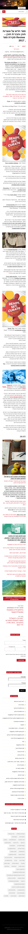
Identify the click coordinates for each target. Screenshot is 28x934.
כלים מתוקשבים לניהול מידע (16, 51)
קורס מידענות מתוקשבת (18, 785)
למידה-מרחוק (21, 854)
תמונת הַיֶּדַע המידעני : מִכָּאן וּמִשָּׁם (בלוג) (14, 823)
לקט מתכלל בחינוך (20, 748)
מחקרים (22, 863)
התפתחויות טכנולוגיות (19, 721)
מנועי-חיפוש (7, 863)
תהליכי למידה (21, 798)
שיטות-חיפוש (21, 895)
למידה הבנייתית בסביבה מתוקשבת (16, 544)
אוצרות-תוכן (9, 597)
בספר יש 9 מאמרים (20, 77)
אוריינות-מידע (11, 833)
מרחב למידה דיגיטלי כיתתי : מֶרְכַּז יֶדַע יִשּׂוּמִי (14, 813)
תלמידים (6, 895)
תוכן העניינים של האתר (18, 819)
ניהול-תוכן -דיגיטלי (20, 869)
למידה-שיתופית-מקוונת (19, 857)
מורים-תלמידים (8, 860)
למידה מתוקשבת (20, 745)
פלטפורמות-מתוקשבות (19, 884)
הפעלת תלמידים (20, 845)
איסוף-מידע (14, 836)
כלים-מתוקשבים (11, 848)
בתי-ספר (22, 842)
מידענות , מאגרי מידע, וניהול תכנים (16, 761)
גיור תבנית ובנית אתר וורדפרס (14, 929)
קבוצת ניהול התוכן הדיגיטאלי (17, 816)
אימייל (23, 683)
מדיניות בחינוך (20, 751)
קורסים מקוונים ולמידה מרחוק (17, 788)
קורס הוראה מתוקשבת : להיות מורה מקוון (14, 781)
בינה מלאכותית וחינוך (19, 711)
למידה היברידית (8, 857)
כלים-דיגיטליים (21, 848)
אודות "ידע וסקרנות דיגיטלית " (17, 809)
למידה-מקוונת (13, 851)
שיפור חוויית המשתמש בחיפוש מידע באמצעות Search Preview (15, 610)
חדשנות (22, 724)
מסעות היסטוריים (20, 768)
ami (10, 46)
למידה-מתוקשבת (12, 854)
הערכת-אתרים (14, 599)
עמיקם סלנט (7, 927)
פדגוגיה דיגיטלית (11, 878)
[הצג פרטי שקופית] (14, 3)
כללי (23, 741)
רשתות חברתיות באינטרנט (18, 791)
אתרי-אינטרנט (21, 839)
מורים (15, 860)
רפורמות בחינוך (11, 890)
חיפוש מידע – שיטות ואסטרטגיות (16, 728)
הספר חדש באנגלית (14, 55)
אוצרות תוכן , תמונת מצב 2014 (18, 552)
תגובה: (24, 640)
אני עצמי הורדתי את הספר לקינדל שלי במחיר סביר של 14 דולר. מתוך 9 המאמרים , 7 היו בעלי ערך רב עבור (14, 96)
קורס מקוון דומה (7, 271)
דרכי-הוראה (15, 842)
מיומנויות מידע (7, 54)
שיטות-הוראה (12, 893)
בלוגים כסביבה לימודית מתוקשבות (16, 714)
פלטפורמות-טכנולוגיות (14, 881)
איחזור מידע (21, 704)
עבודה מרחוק (21, 775)
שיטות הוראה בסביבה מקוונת (17, 795)
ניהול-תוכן (7, 866)
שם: (25, 646)
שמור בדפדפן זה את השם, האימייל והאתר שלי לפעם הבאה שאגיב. (16, 655)
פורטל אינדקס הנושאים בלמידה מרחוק (15, 778)
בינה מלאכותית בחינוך (19, 708)
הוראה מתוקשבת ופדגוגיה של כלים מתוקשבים (13, 718)
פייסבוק (22, 881)
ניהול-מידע (14, 866)
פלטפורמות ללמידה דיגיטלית (18, 887)
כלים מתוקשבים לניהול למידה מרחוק (15, 734)
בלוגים (5, 839)
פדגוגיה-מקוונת (21, 878)
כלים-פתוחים (21, 851)
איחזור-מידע (21, 836)
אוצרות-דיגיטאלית (19, 597)
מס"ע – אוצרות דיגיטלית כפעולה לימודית (15, 571)
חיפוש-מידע (12, 845)
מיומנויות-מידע (15, 863)
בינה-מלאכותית (12, 839)
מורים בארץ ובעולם (19, 758)
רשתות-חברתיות (20, 893)
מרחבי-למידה (21, 866)
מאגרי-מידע (21, 860)
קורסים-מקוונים (21, 890)
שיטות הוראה (13, 895)
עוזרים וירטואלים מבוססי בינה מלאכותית (15, 875)
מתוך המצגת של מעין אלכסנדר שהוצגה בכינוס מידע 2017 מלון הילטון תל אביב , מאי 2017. (14, 503)
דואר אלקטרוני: (12, 646)
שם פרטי (23, 677)
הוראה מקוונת (8, 842)
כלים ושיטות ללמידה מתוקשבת (17, 731)
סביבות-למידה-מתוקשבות (18, 872)
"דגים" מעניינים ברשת (19, 701)
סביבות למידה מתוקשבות (18, 771)
